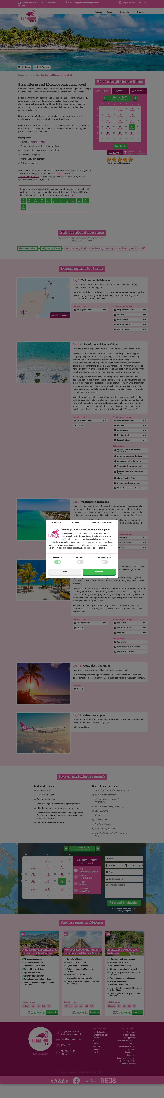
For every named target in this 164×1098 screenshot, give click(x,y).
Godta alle (99, 572)
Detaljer (75, 523)
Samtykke (56, 523)
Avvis (65, 572)
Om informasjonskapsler (101, 523)
